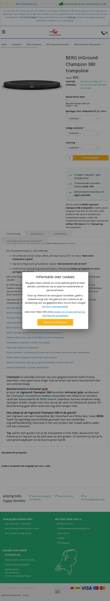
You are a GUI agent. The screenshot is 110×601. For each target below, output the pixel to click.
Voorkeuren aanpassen (55, 315)
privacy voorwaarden (55, 306)
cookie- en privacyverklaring (69, 311)
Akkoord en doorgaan (55, 322)
